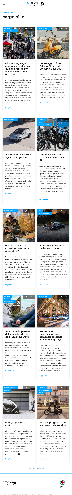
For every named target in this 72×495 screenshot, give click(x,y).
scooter (41, 392)
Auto (40, 210)
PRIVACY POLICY (23, 494)
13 (33, 469)
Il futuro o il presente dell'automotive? (52, 247)
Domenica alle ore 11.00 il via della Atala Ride (52, 157)
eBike (40, 122)
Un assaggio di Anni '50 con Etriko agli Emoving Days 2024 (51, 66)
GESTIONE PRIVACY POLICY (45, 494)
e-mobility (7, 28)
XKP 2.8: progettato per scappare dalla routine (53, 424)
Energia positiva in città (16, 424)
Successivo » (39, 469)
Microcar (6, 390)
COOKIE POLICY (33, 494)
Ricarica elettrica (9, 301)
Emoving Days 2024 (10, 31)
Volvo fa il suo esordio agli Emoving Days (18, 156)
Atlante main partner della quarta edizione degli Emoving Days (17, 334)
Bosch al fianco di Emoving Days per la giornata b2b (17, 248)
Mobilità (6, 299)
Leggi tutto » (9, 108)
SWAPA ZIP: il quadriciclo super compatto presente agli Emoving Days (51, 335)
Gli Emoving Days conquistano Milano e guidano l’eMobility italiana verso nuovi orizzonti (18, 69)
